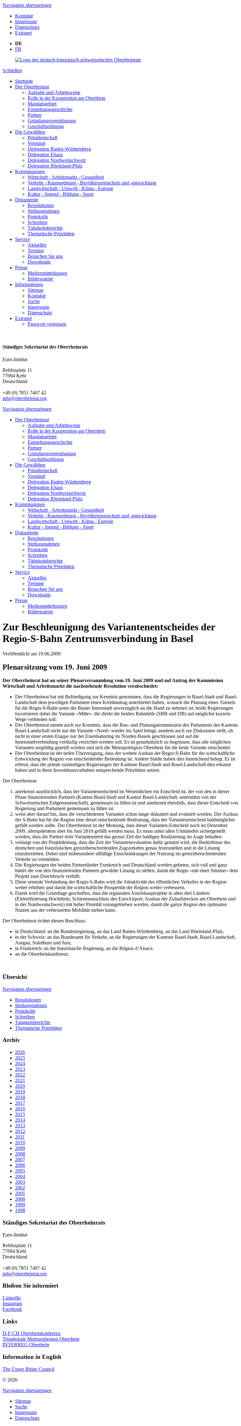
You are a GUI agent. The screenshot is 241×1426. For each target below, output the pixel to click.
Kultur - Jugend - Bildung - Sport (61, 194)
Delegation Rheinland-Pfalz (55, 165)
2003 (20, 1182)
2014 (20, 1120)
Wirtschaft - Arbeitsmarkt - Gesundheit (66, 177)
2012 (20, 1131)
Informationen (29, 284)
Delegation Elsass (45, 154)
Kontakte (24, 16)
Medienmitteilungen (47, 273)
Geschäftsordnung (46, 126)
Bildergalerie (40, 278)
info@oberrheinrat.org (25, 398)
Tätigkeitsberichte (45, 228)
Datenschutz (27, 27)
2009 (20, 1148)
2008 (20, 1153)
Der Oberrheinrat (32, 86)
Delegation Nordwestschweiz (57, 160)
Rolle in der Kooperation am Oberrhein (66, 98)
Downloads (39, 261)
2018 (20, 1097)
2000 (20, 1199)
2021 (20, 1080)
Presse (21, 267)
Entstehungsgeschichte (50, 109)
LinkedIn (12, 1297)
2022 (20, 1074)
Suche (34, 301)
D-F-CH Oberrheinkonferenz (32, 1333)
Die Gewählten (30, 132)
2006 (20, 1165)
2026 (20, 1052)
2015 (20, 1114)
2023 (20, 1069)
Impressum (26, 21)
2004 (20, 1176)
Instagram (12, 1303)
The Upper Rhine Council (28, 1369)
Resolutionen (41, 205)
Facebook (12, 1309)
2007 (20, 1159)
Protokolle (38, 216)
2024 (20, 1063)
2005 (20, 1170)
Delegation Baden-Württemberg (59, 149)
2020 (20, 1086)
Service (22, 239)
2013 (20, 1125)
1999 (20, 1204)
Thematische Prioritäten (51, 233)
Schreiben (37, 222)
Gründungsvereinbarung (52, 120)
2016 (20, 1108)
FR (18, 49)
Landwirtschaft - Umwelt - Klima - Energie (70, 188)
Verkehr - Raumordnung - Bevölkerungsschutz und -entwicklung (92, 182)
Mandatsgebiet (42, 103)
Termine (36, 250)
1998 (20, 1210)
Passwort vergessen (47, 324)
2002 (20, 1187)
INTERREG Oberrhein (26, 1344)
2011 (20, 1137)
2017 (20, 1103)
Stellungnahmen (44, 211)
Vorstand (36, 143)
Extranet (23, 32)
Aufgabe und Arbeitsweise (54, 92)
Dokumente (26, 199)
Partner (35, 115)
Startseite (24, 81)
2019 (20, 1091)
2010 (20, 1142)
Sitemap (36, 290)
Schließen (12, 70)
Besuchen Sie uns (45, 256)
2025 (20, 1057)
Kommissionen (30, 171)
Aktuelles (37, 245)
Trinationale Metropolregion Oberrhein (41, 1339)
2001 (20, 1193)
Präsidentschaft (42, 137)
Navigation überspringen (27, 5)
